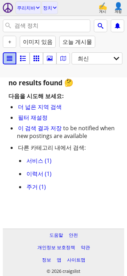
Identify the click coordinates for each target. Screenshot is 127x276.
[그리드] (36, 58)
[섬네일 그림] (23, 58)
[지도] (63, 58)
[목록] (9, 58)
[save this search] (117, 25)
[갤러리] (49, 58)
